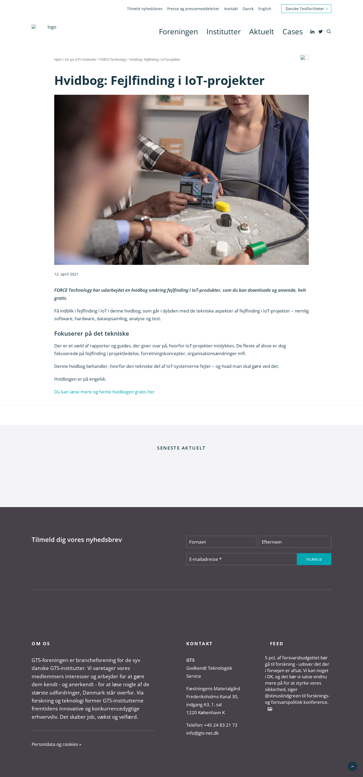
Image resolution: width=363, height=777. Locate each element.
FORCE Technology (112, 59)
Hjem (58, 59)
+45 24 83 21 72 (221, 725)
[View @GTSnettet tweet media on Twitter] (269, 708)
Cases (292, 31)
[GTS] (50, 31)
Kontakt (231, 8)
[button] (313, 31)
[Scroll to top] (352, 766)
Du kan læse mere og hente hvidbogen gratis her (104, 392)
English (264, 8)
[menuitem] (145, 8)
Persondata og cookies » (56, 744)
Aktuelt (261, 31)
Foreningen (178, 31)
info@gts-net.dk (202, 733)
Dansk (248, 8)
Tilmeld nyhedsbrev (144, 8)
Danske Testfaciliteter (305, 8)
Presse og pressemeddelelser (193, 8)
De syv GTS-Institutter (80, 59)
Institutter (223, 31)
